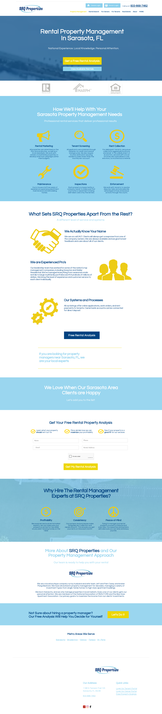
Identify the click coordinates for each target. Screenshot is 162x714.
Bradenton (72, 640)
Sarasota (60, 640)
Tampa (92, 640)
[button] (105, 11)
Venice (83, 640)
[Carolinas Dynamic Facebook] (90, 707)
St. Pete (101, 640)
